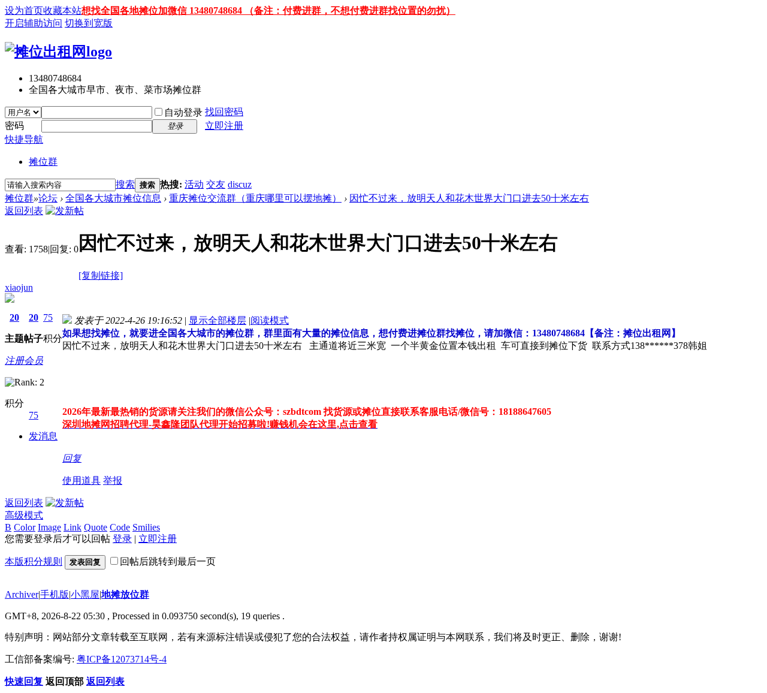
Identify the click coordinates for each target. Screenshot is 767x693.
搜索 (125, 184)
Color (24, 527)
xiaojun (19, 287)
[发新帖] (65, 211)
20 (14, 317)
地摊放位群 (125, 594)
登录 (122, 539)
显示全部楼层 (217, 320)
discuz (240, 184)
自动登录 (183, 112)
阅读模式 (269, 320)
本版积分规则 (33, 561)
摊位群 (43, 161)
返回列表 (24, 211)
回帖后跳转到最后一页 (168, 561)
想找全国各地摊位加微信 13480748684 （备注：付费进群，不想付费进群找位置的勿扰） (268, 10)
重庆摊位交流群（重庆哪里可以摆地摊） (255, 198)
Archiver (21, 594)
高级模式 (24, 515)
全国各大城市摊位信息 (113, 198)
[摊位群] (58, 51)
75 (48, 317)
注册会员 (24, 360)
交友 (215, 184)
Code (120, 527)
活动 (194, 184)
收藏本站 (62, 10)
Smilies (146, 527)
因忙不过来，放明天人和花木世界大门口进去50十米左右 (469, 198)
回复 (71, 458)
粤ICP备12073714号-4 (122, 659)
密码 (14, 125)
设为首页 (24, 10)
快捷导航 (24, 139)
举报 (112, 480)
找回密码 (224, 112)
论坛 (48, 198)
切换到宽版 (89, 23)
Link (72, 527)
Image (49, 527)
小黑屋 (85, 594)
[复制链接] (100, 275)
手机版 (54, 594)
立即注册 (224, 125)
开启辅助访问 (33, 23)
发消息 (43, 436)
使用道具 (81, 480)
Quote (95, 527)
